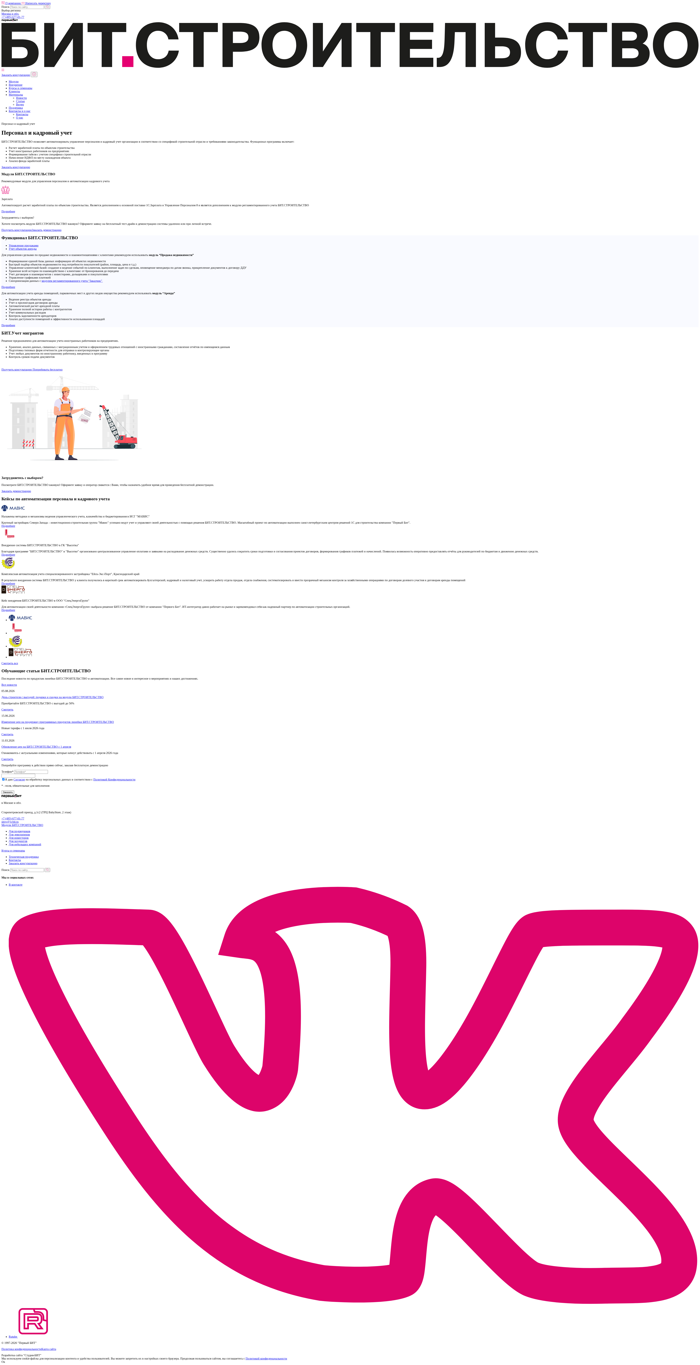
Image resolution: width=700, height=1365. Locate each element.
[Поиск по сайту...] (47, 7)
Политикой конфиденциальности (266, 1358)
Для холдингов (18, 841)
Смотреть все (9, 663)
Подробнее (8, 211)
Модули (14, 81)
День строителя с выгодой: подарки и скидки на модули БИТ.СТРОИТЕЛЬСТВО (52, 697)
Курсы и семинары (20, 88)
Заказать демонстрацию (46, 230)
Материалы (16, 94)
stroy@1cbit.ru (10, 821)
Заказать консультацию (15, 75)
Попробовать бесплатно (48, 369)
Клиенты (14, 91)
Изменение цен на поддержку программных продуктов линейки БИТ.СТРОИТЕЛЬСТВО (57, 721)
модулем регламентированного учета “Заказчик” (72, 280)
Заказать (8, 792)
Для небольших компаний (25, 844)
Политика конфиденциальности (21, 1349)
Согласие (19, 779)
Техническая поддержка (24, 856)
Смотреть (7, 709)
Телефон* (7, 771)
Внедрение (15, 84)
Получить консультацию (16, 230)
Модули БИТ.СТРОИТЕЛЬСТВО (22, 825)
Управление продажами (23, 245)
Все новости (9, 684)
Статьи (20, 101)
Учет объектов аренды (23, 248)
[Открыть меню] (2, 70)
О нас (19, 117)
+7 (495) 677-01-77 (12, 818)
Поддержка (16, 107)
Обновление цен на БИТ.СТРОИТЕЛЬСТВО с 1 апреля (36, 746)
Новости (21, 97)
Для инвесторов (19, 837)
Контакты (22, 114)
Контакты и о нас (19, 111)
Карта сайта (48, 1349)
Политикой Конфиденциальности (114, 779)
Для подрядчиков (19, 831)
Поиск (5, 6)
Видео (20, 104)
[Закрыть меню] (34, 74)
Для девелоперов (19, 834)
